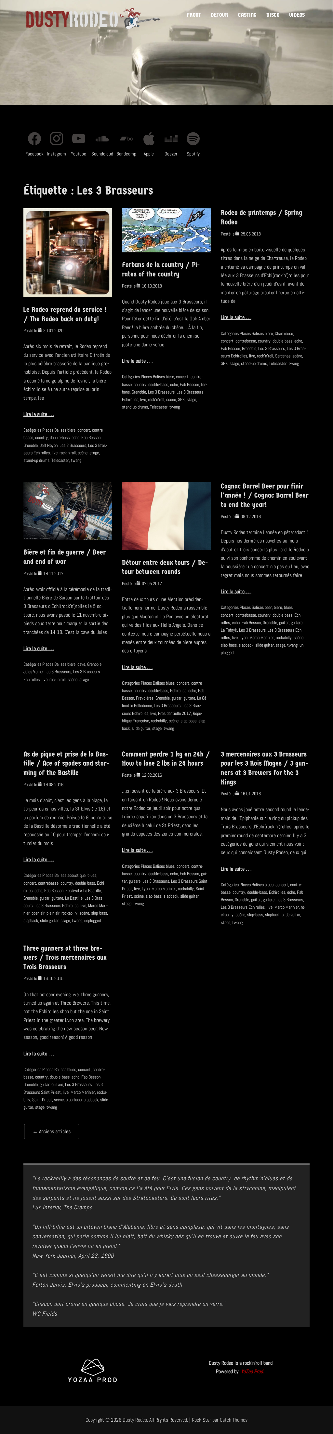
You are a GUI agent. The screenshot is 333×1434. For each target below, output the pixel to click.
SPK (181, 399)
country (41, 437)
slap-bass (188, 721)
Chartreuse (284, 333)
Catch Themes (233, 1419)
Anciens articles (52, 1131)
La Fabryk (229, 630)
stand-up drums (36, 460)
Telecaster (60, 460)
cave (81, 664)
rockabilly (159, 721)
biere (71, 430)
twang (76, 460)
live (55, 453)
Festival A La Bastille (83, 890)
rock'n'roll (68, 453)
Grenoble (30, 445)
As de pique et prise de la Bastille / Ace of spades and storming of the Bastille (66, 763)
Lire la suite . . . (38, 414)
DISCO (272, 15)
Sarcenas (282, 356)
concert (83, 430)
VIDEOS (297, 15)
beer (268, 607)
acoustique (76, 875)
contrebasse (245, 341)
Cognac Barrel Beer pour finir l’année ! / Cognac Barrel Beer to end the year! (264, 495)
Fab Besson (90, 437)
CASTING (247, 15)
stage (94, 453)
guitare (189, 698)
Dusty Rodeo (135, 1419)
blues (170, 683)
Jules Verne (33, 672)
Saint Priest (42, 1100)
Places (47, 430)
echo (75, 437)
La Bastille (74, 898)
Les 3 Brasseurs (73, 445)
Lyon (243, 637)
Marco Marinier (261, 637)
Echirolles (178, 690)
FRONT (194, 15)
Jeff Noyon (49, 445)
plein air (53, 913)
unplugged (92, 920)
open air (38, 913)
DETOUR (219, 15)
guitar (176, 698)
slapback (246, 645)
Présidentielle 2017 (174, 713)
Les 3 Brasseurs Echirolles (56, 905)
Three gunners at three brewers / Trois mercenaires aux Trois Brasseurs (65, 957)
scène (82, 453)
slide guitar (141, 728)
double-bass (60, 437)
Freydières (144, 698)
